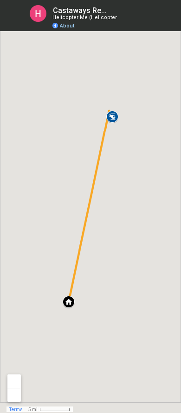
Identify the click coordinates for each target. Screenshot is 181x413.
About (67, 26)
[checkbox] (114, 10)
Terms (16, 409)
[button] (112, 117)
